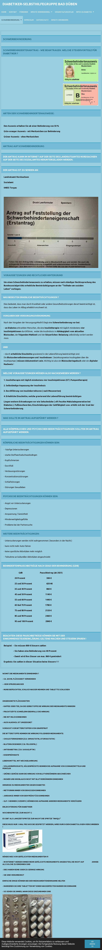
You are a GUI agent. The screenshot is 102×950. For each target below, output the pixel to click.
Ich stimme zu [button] (92, 944)
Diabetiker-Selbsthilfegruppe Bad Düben (39, 4)
